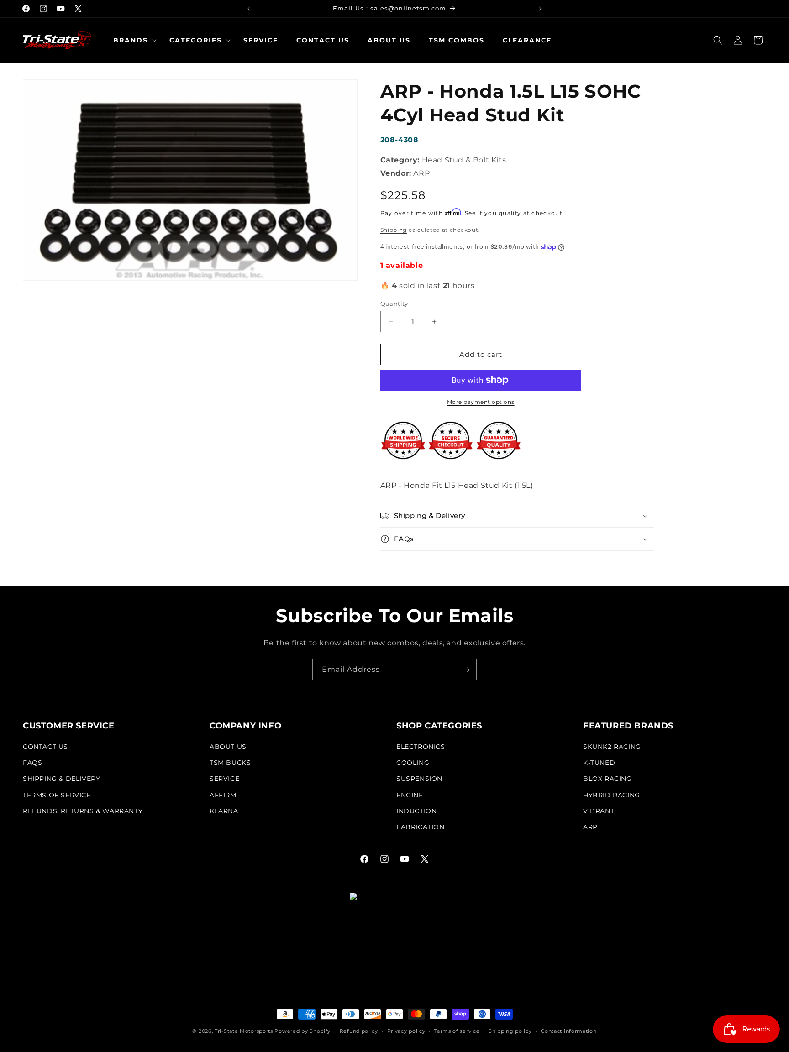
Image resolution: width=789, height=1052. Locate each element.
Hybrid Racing (611, 795)
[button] (132, 40)
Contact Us (45, 747)
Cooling (412, 763)
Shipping (393, 229)
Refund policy (359, 1031)
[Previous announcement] (249, 8)
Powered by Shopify (302, 1031)
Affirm (223, 795)
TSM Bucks (230, 763)
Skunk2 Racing (612, 747)
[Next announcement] (540, 8)
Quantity (394, 303)
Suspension (419, 779)
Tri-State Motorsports (244, 1031)
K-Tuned (599, 763)
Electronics (420, 747)
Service (224, 779)
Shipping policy (510, 1031)
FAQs (32, 763)
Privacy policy (406, 1031)
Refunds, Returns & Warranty (82, 811)
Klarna (224, 811)
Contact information (568, 1031)
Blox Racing (607, 779)
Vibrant (598, 811)
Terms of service (456, 1031)
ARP (590, 827)
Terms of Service (57, 795)
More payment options (481, 401)
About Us (228, 747)
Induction (416, 811)
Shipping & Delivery (61, 779)
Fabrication (420, 827)
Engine (409, 795)
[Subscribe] (466, 669)
